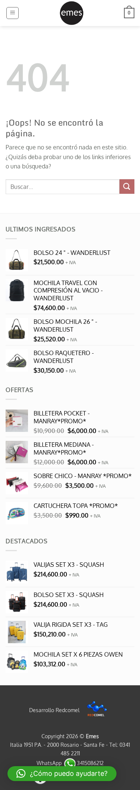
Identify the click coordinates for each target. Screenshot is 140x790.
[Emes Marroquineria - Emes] (71, 13)
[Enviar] (126, 186)
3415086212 (89, 762)
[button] (12, 13)
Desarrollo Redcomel (55, 710)
